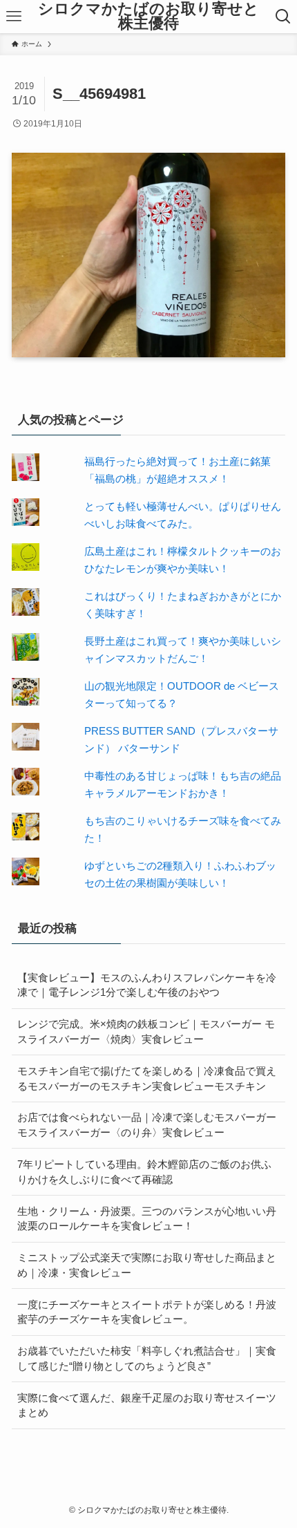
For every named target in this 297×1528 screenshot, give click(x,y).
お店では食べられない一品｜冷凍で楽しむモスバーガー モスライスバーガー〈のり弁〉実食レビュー (146, 1124)
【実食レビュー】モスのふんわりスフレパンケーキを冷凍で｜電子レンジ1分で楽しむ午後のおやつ (146, 985)
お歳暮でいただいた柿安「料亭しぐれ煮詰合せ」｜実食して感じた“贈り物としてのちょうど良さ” (146, 1358)
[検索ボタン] (283, 16)
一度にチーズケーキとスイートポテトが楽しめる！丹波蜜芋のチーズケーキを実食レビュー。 (146, 1312)
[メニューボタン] (13, 16)
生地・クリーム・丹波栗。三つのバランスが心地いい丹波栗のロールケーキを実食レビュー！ (146, 1218)
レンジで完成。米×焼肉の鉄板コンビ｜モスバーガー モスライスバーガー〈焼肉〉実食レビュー (146, 1031)
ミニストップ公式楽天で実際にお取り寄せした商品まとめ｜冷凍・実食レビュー (146, 1265)
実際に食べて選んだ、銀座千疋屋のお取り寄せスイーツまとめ (146, 1405)
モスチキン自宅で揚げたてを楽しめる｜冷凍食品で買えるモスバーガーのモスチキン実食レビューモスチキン (146, 1078)
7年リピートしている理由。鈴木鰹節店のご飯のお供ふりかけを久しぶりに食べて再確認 (144, 1171)
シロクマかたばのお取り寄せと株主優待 (148, 17)
